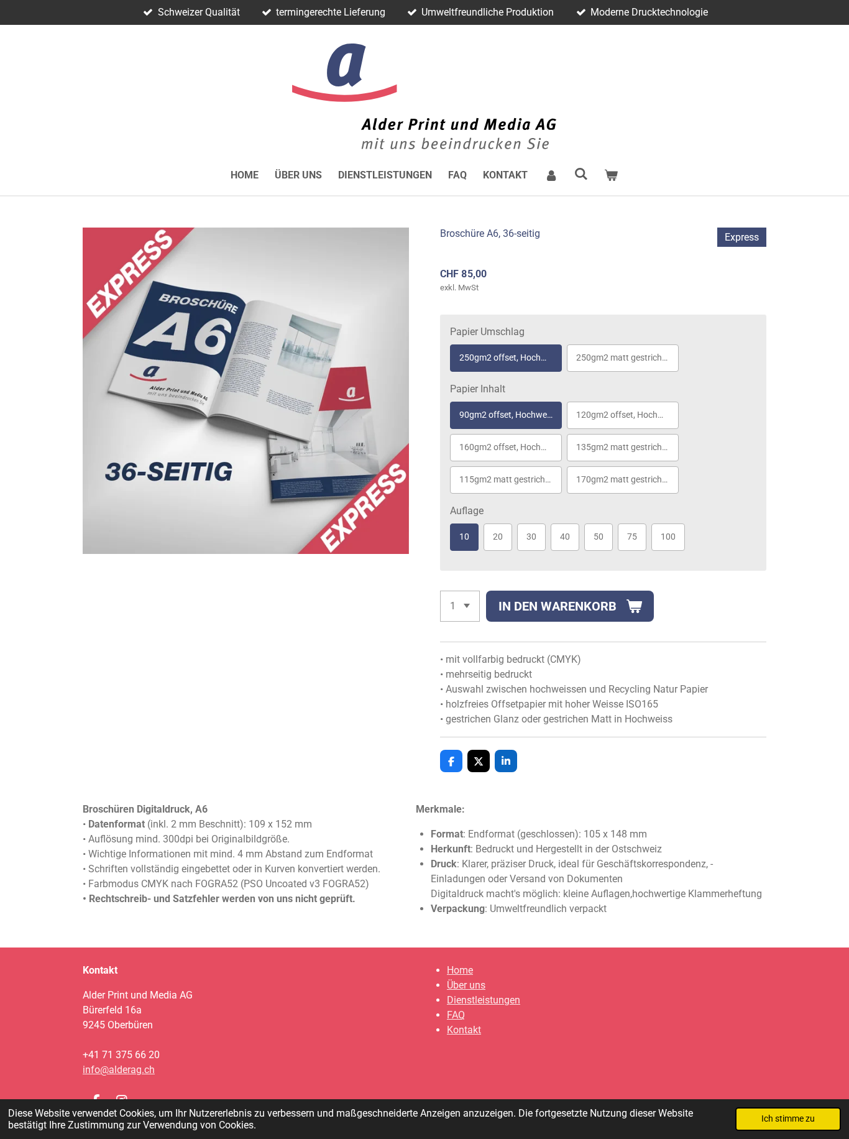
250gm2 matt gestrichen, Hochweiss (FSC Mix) (627, 357)
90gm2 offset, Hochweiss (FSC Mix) (510, 415)
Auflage (467, 511)
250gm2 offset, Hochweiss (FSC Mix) (510, 357)
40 (565, 537)
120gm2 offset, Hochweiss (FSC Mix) (627, 415)
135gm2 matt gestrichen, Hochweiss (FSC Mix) (627, 447)
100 (668, 537)
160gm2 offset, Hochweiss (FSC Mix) (510, 447)
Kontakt (464, 1030)
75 (632, 537)
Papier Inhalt (477, 389)
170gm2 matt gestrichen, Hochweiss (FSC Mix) (627, 479)
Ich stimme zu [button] (788, 1119)
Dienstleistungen (483, 1000)
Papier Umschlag (487, 332)
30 (531, 537)
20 (498, 537)
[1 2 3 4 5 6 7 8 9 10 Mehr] (460, 606)
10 (464, 537)
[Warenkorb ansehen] (611, 175)
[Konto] (551, 175)
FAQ (456, 1015)
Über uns (466, 985)
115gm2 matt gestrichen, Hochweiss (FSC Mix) (510, 479)
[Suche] (581, 174)
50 (598, 537)
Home (460, 970)
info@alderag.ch (119, 1070)
